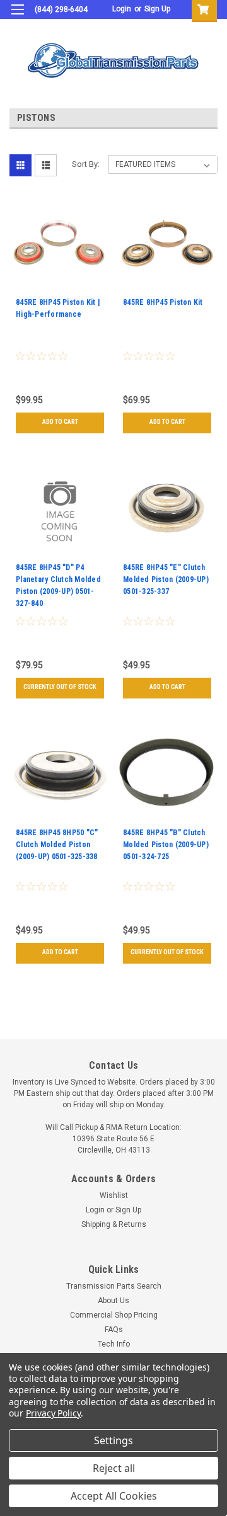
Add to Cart (60, 421)
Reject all (114, 1468)
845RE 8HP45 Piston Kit (163, 302)
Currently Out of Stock (59, 686)
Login (121, 8)
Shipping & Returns (113, 1224)
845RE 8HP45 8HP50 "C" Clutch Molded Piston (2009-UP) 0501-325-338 (57, 844)
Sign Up (157, 8)
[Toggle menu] (17, 17)
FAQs (114, 1329)
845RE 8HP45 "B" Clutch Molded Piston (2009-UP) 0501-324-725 (166, 844)
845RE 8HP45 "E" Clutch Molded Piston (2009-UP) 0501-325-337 (166, 579)
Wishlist (114, 1195)
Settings (113, 1440)
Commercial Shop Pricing (114, 1315)
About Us (113, 1300)
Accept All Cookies (114, 1496)
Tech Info (114, 1344)
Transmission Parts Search (113, 1286)
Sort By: (86, 164)
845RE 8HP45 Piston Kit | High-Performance (58, 308)
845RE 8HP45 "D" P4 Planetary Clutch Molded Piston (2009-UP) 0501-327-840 (58, 585)
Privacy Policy (53, 1413)
